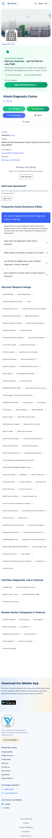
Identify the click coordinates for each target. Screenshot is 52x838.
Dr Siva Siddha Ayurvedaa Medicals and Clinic (18, 460)
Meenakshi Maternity (32, 316)
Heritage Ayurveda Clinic (33, 453)
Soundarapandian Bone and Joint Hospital (17, 561)
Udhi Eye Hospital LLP (28, 359)
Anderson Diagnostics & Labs (12, 302)
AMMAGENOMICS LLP (10, 540)
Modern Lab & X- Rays (10, 594)
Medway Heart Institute (11, 532)
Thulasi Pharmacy (9, 482)
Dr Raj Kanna (40, 561)
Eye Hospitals (38, 620)
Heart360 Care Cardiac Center (13, 525)
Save (28, 122)
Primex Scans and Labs (11, 602)
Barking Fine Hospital (24, 431)
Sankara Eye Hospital (27, 345)
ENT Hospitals (24, 620)
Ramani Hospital (26, 330)
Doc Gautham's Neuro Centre (36, 388)
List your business (10, 740)
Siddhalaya (23, 475)
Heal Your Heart (8, 518)
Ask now (7, 198)
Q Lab (29, 302)
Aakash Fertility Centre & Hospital (34, 309)
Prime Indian (7, 410)
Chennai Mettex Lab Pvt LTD (33, 532)
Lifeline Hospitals (21, 410)
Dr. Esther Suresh (26, 381)
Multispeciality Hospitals (11, 634)
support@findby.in (11, 793)
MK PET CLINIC (8, 431)
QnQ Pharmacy (41, 482)
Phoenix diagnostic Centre (26, 587)
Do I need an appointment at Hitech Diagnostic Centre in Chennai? (24, 218)
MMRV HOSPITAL (37, 410)
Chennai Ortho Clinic (10, 554)
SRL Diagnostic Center (10, 309)
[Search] (35, 3)
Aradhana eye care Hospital (28, 352)
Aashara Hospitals (9, 366)
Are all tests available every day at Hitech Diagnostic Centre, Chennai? (22, 263)
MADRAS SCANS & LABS (30, 594)
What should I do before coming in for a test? (24, 252)
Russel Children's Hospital (35, 323)
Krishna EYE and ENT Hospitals (13, 338)
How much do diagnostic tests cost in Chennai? (20, 243)
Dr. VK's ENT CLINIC (9, 345)
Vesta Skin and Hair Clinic (26, 417)
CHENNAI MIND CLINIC (10, 402)
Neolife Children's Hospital (12, 316)
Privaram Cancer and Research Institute (16, 503)
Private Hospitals (30, 634)
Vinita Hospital (28, 402)
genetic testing (8, 417)
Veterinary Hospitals (25, 641)
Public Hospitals (8, 641)
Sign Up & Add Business (25, 85)
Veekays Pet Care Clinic (32, 424)
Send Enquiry (15, 115)
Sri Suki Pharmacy (25, 489)
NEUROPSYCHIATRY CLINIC (12, 388)
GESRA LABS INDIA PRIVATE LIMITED (15, 547)
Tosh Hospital (25, 554)
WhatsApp (39, 109)
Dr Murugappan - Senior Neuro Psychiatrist (17, 395)
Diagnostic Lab (8, 44)
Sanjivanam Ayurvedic (30, 446)
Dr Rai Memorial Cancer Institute (33, 511)
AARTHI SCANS (8, 294)
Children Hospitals (9, 620)
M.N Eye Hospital (8, 352)
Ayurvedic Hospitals (9, 648)
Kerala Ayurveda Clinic (10, 446)
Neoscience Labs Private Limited (33, 540)
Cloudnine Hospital (9, 381)
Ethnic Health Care (38, 475)
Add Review (26, 176)
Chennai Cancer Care (29, 496)
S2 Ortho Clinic (8, 568)
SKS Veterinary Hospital (11, 424)
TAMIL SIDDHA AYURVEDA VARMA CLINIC (17, 467)
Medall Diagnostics (24, 294)
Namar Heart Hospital (35, 525)
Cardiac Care (22, 518)
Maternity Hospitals (9, 627)
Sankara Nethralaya (9, 359)
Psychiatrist (25, 627)
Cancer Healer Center (10, 511)
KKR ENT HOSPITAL (9, 330)
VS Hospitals (41, 402)
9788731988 (8, 789)
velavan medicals (25, 482)
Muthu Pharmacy (9, 489)
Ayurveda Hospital (9, 475)
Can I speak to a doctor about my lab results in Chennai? (24, 275)
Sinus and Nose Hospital (36, 338)
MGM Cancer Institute (10, 496)
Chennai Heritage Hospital (32, 439)
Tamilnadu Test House (39, 547)
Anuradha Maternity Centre (28, 366)
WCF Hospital (7, 374)
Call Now (15, 109)
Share (39, 115)
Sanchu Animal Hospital (11, 439)
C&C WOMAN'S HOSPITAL (25, 374)
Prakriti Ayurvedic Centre (11, 453)
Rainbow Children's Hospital (12, 323)
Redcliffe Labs (7, 587)
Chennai (9, 101)
